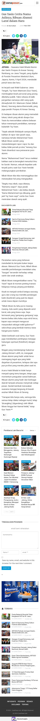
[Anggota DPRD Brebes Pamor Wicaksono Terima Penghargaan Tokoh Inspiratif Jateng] (6, 666)
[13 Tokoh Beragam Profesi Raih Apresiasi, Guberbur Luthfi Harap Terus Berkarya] (6, 674)
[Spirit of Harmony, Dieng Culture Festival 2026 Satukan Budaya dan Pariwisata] (6, 221)
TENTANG (25, 704)
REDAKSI (30, 701)
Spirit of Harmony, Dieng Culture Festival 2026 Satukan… (23, 623)
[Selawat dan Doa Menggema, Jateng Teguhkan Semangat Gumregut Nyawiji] (11, 440)
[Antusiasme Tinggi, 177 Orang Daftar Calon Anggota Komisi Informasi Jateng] (6, 691)
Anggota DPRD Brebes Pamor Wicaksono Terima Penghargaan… (24, 664)
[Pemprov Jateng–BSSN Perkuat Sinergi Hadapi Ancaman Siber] (28, 465)
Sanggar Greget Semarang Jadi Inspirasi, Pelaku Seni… (23, 640)
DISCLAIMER (16, 704)
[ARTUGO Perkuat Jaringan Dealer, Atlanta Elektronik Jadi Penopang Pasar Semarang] (6, 231)
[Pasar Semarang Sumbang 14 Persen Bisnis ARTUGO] (6, 682)
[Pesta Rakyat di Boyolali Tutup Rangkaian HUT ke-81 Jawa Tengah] (6, 212)
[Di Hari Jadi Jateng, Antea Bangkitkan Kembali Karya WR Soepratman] (28, 490)
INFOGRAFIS (11, 701)
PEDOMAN (21, 701)
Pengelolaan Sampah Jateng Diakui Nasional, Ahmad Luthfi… (24, 648)
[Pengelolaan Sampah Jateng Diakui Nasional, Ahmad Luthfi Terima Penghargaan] (6, 250)
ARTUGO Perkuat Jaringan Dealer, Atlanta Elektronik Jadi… (23, 632)
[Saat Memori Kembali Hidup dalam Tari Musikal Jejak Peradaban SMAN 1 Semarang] (11, 465)
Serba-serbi (6, 9)
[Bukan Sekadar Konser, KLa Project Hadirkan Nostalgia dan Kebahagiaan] (28, 440)
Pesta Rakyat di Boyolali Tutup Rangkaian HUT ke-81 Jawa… (22, 615)
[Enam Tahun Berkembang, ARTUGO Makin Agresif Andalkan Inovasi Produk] (6, 658)
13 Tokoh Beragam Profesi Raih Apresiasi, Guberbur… (23, 673)
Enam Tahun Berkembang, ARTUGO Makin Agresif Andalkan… (24, 656)
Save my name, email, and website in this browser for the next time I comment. (18, 561)
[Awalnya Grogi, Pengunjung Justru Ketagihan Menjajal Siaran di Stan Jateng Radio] (11, 490)
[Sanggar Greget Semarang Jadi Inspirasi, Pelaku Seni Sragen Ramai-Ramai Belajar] (6, 240)
